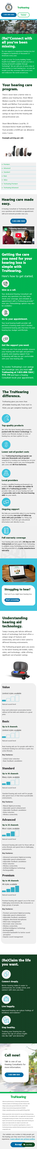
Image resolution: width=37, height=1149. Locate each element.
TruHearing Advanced (11, 188)
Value (5, 180)
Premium (7, 164)
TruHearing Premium (11, 184)
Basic (5, 176)
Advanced (7, 168)
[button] (18, 164)
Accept (18, 1145)
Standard (7, 172)
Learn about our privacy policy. (22, 1139)
